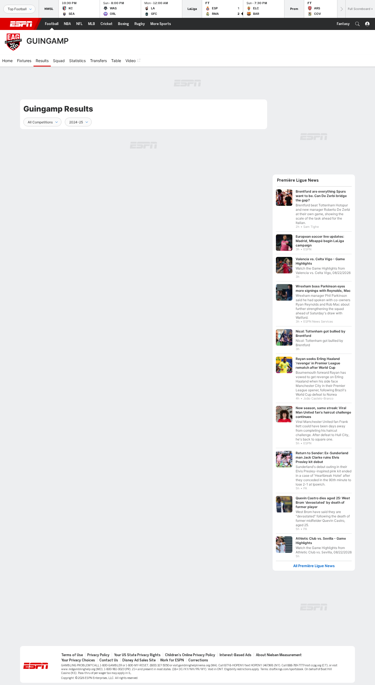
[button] (357, 24)
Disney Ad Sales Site (139, 660)
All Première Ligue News (314, 566)
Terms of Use (72, 655)
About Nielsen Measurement (279, 655)
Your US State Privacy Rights (137, 655)
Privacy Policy (98, 655)
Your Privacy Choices (78, 660)
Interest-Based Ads (235, 655)
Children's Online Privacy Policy (190, 655)
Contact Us (108, 660)
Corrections (198, 660)
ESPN (21, 24)
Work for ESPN (172, 660)
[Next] (341, 9)
